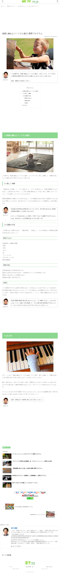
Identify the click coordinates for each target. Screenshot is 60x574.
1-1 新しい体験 (27, 93)
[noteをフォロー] (20, 546)
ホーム (10, 566)
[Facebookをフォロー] (16, 546)
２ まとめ (24, 105)
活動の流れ (27, 100)
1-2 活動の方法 (27, 95)
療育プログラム (7, 447)
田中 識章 (14, 528)
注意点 (26, 103)
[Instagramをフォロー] (18, 546)
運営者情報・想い (30, 566)
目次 (28, 88)
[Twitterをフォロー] (14, 546)
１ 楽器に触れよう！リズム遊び (30, 91)
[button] (55, 297)
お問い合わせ (49, 566)
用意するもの (28, 98)
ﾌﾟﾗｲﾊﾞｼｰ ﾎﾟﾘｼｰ (15, 568)
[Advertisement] (30, 20)
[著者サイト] (12, 546)
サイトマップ (44, 568)
